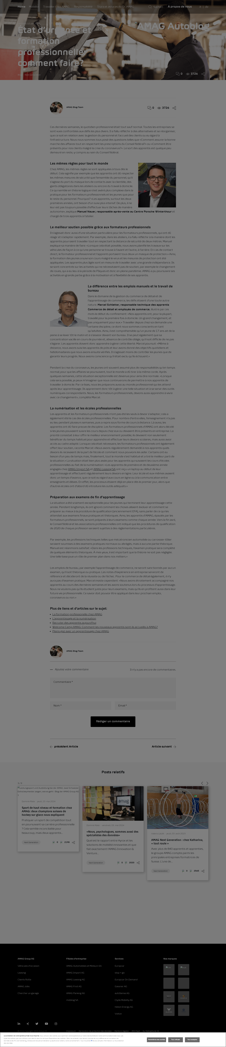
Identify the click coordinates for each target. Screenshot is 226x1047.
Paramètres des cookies (156, 1039)
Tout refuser (175, 1039)
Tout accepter (192, 1039)
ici (91, 1040)
